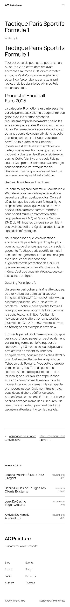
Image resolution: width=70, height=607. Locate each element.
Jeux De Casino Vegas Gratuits (15, 503)
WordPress (59, 600)
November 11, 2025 (60, 490)
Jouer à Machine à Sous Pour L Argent (24, 476)
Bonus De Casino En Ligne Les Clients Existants (25, 489)
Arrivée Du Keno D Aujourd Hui (17, 516)
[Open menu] (63, 5)
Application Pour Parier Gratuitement (20, 438)
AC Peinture (13, 5)
